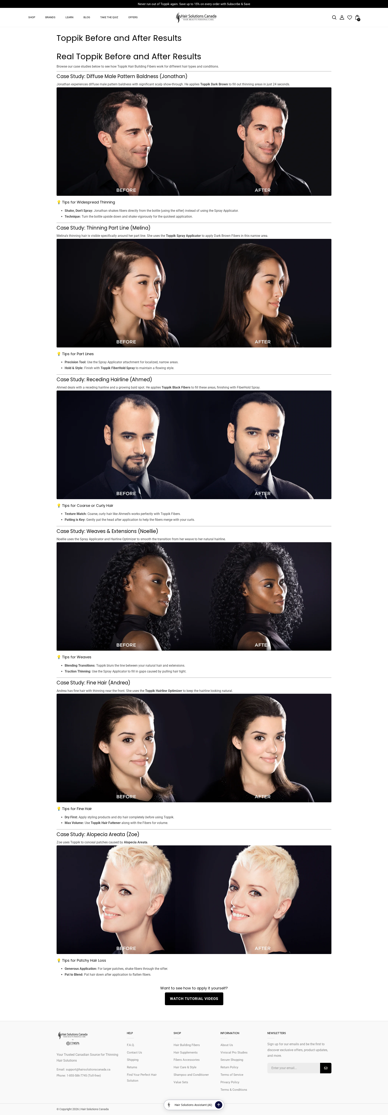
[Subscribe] (325, 1068)
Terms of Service (231, 1075)
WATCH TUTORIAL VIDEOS (194, 998)
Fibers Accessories (187, 1060)
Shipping (132, 1060)
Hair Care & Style (185, 1067)
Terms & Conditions (233, 1090)
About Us (226, 1045)
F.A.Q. (131, 1045)
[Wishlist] (349, 19)
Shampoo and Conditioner (191, 1075)
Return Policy (229, 1067)
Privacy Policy (229, 1082)
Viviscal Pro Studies (234, 1052)
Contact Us (134, 1052)
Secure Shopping (231, 1060)
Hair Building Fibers (187, 1045)
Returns (132, 1067)
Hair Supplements (186, 1052)
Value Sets (181, 1082)
